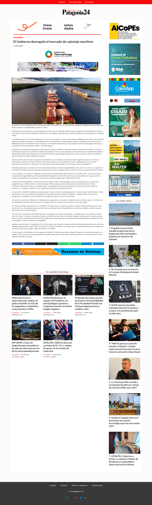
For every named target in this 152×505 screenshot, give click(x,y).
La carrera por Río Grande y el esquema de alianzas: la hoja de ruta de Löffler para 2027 (124, 385)
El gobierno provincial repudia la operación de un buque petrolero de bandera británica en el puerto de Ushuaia (122, 234)
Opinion (62, 2)
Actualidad (89, 2)
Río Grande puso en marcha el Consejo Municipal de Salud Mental (124, 272)
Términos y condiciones (79, 485)
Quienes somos (97, 485)
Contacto (53, 485)
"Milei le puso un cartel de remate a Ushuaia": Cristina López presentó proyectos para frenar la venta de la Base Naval (124, 347)
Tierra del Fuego (75, 2)
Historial (64, 485)
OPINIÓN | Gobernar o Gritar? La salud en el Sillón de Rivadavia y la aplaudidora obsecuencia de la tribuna (123, 460)
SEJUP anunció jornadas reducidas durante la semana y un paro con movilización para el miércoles (124, 309)
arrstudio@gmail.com (76, 491)
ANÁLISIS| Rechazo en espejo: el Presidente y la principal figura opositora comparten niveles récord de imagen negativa (57, 303)
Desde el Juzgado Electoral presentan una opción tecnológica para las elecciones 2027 (124, 421)
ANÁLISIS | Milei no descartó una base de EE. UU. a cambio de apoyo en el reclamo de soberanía (57, 346)
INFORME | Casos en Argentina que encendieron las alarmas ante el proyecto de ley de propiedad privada (26, 346)
